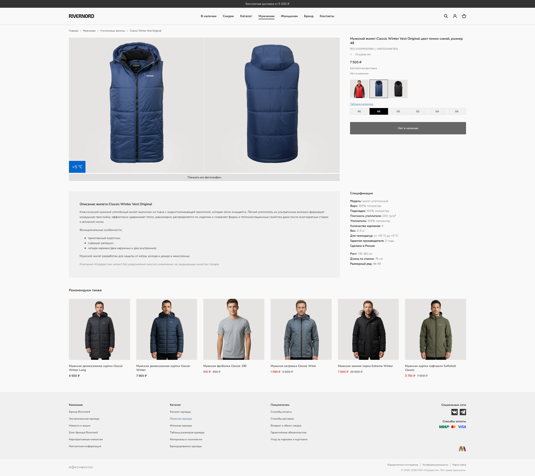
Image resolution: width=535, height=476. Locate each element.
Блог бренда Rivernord (83, 432)
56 (457, 111)
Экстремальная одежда (84, 419)
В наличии (209, 16)
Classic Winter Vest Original (145, 30)
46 (359, 111)
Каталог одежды (180, 412)
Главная (73, 30)
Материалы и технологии (186, 439)
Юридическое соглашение (402, 464)
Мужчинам (267, 16)
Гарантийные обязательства (288, 432)
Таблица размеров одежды (187, 432)
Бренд (308, 16)
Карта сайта (459, 464)
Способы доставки (282, 419)
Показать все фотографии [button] (204, 177)
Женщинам (289, 16)
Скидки (228, 16)
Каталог (246, 16)
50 (398, 111)
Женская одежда (181, 426)
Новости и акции (79, 426)
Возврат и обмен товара (286, 426)
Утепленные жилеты (112, 30)
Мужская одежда (181, 419)
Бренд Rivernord (79, 412)
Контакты (327, 16)
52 (417, 111)
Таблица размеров (361, 104)
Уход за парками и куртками (289, 439)
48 (378, 111)
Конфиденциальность (435, 464)
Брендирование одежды (186, 446)
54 (437, 111)
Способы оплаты (281, 412)
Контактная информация (85, 446)
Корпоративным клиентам (86, 439)
